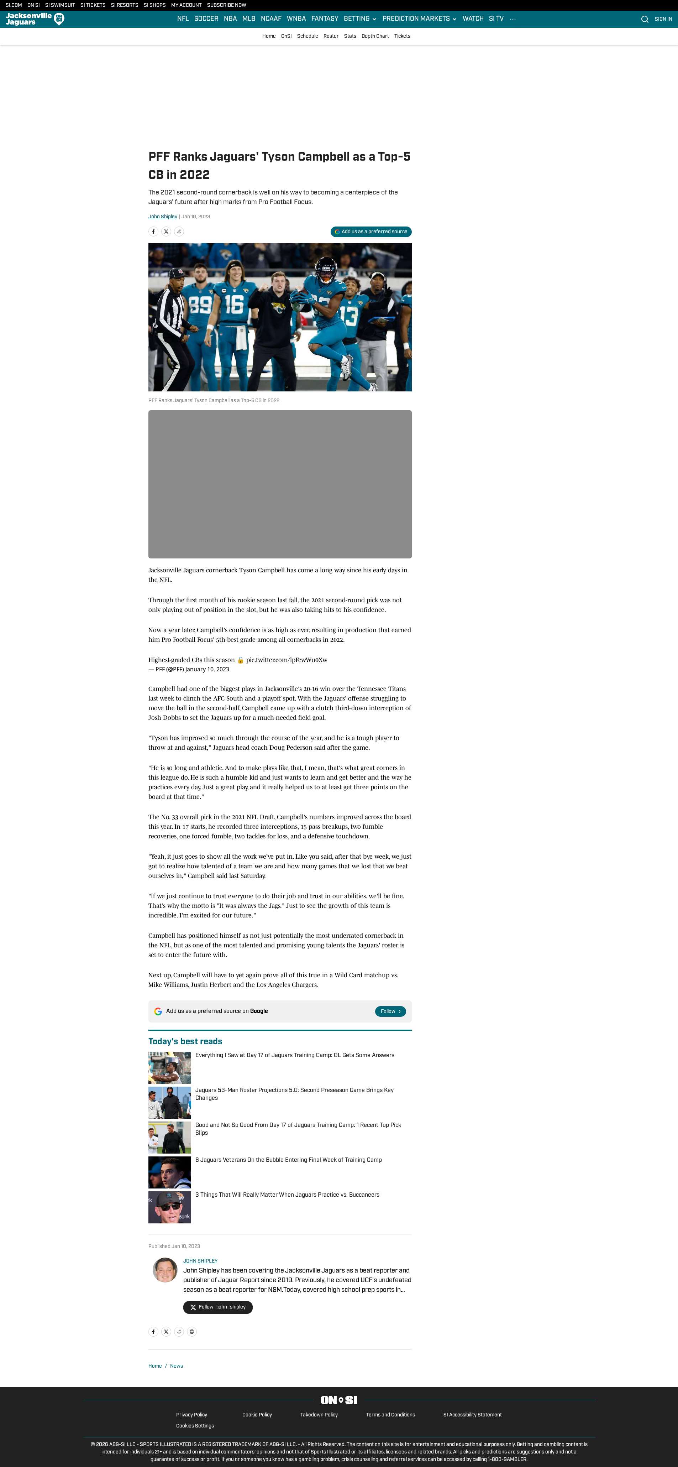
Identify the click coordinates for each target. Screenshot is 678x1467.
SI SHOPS (155, 5)
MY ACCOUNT (186, 5)
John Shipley (162, 217)
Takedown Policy (319, 1415)
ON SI (33, 5)
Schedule (307, 36)
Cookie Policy (257, 1415)
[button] (360, 19)
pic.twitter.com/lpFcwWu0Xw (286, 660)
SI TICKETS (93, 5)
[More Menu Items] (513, 19)
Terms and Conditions (390, 1415)
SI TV (496, 19)
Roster (331, 36)
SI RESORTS (124, 5)
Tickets (402, 36)
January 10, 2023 (207, 669)
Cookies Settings (195, 1426)
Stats (350, 36)
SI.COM (14, 5)
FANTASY (324, 19)
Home (269, 36)
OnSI (286, 36)
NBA (230, 19)
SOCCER (206, 19)
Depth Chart (375, 36)
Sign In (663, 19)
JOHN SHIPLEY (200, 1261)
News (176, 1366)
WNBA (296, 19)
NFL (183, 19)
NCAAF (271, 19)
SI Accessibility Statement (472, 1415)
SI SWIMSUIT (60, 5)
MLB (249, 19)
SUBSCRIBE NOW (226, 5)
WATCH (473, 19)
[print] (192, 1332)
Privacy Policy (191, 1415)
